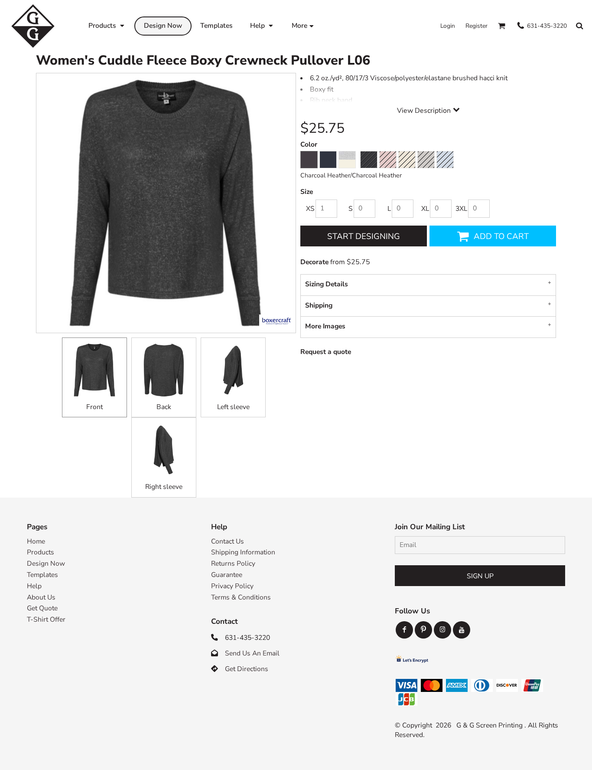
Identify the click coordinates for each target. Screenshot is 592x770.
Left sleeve (233, 407)
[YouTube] (461, 630)
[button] (107, 25)
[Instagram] (442, 630)
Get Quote (42, 608)
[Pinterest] (423, 630)
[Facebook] (404, 630)
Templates (42, 575)
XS (310, 208)
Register (476, 26)
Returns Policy (233, 563)
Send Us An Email (252, 653)
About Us (41, 597)
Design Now (46, 563)
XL (425, 208)
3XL (461, 208)
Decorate (314, 262)
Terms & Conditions (241, 597)
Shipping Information (243, 552)
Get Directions (246, 669)
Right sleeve (163, 486)
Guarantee (226, 575)
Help (34, 586)
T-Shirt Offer (46, 619)
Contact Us (227, 541)
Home (36, 541)
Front (94, 407)
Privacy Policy (232, 586)
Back (163, 407)
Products (40, 552)
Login (447, 26)
